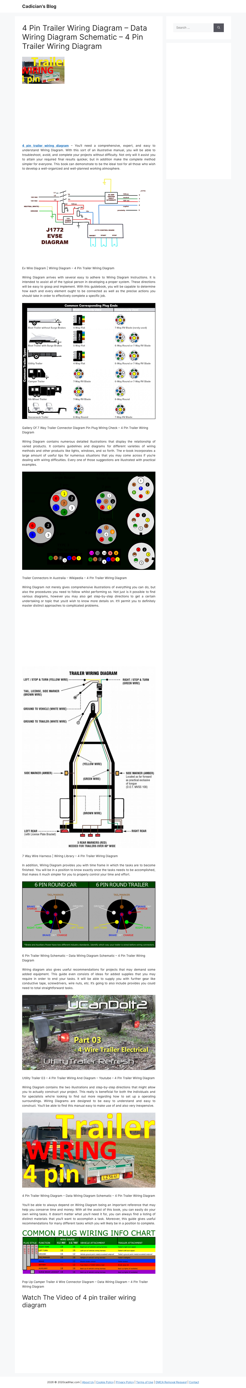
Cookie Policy (105, 1382)
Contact (194, 1382)
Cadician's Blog (39, 6)
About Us (88, 1382)
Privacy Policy (125, 1382)
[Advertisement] (89, 115)
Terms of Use (144, 1382)
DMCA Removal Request (171, 1382)
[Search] (219, 27)
